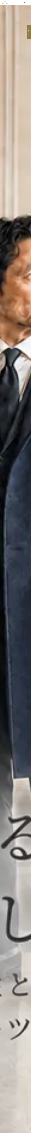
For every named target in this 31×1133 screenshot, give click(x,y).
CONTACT (23, 2)
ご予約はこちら (29, 32)
